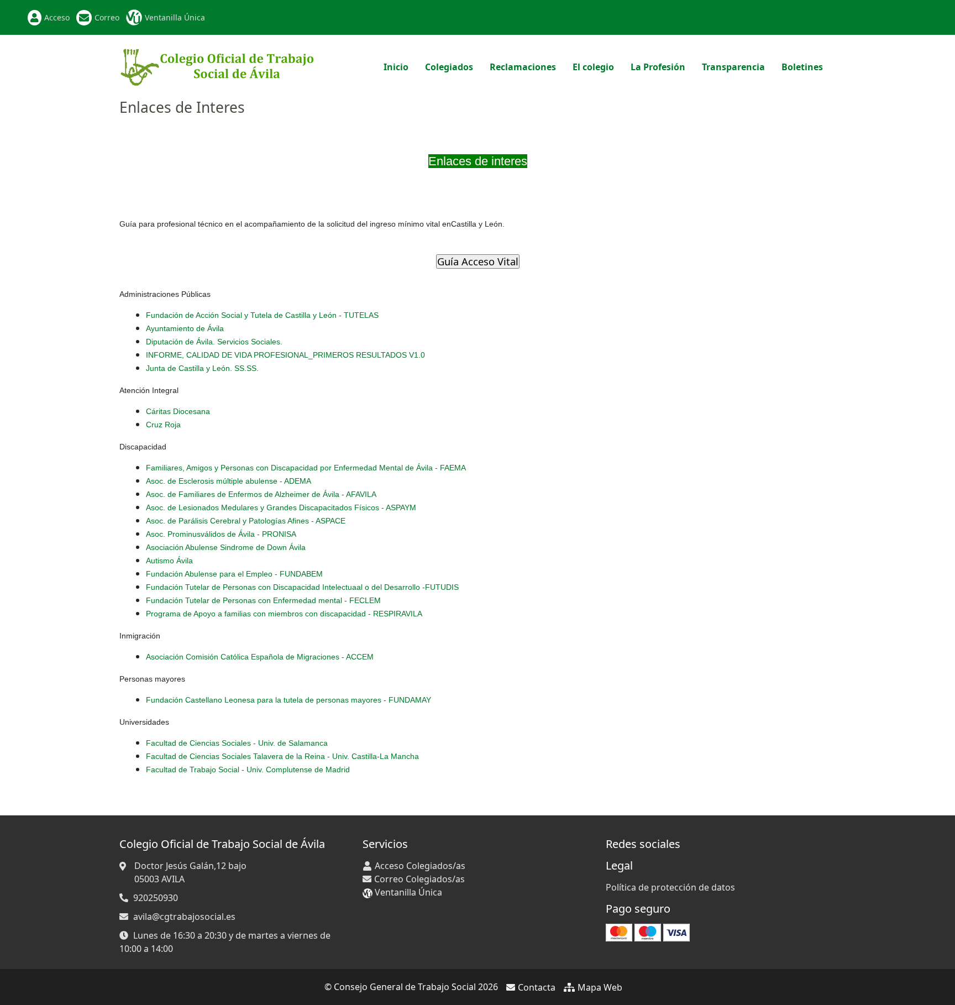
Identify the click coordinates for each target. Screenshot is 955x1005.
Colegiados (449, 67)
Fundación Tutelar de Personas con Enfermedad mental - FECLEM (263, 600)
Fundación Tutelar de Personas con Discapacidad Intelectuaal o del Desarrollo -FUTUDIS (302, 587)
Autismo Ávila (169, 560)
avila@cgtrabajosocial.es (184, 916)
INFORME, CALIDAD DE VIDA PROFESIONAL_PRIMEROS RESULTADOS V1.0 (285, 354)
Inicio (396, 67)
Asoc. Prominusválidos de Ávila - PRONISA (221, 534)
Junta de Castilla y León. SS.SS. (202, 368)
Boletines (802, 67)
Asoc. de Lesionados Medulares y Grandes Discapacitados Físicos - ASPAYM (281, 507)
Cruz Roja (163, 424)
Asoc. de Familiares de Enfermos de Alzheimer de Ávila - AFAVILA (261, 494)
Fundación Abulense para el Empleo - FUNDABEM (234, 573)
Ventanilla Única (175, 17)
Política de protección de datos (670, 887)
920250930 (155, 898)
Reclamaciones (523, 67)
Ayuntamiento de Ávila (185, 328)
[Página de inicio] (217, 66)
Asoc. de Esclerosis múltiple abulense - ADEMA (228, 481)
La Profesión (658, 67)
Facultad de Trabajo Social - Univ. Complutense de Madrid (248, 769)
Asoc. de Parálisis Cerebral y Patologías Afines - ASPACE (245, 520)
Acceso (57, 17)
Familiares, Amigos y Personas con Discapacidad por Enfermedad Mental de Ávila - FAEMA (306, 467)
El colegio (593, 67)
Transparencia (733, 67)
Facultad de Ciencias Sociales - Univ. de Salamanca (237, 743)
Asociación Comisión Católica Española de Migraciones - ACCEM (260, 656)
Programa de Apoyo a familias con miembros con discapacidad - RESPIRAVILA (284, 613)
